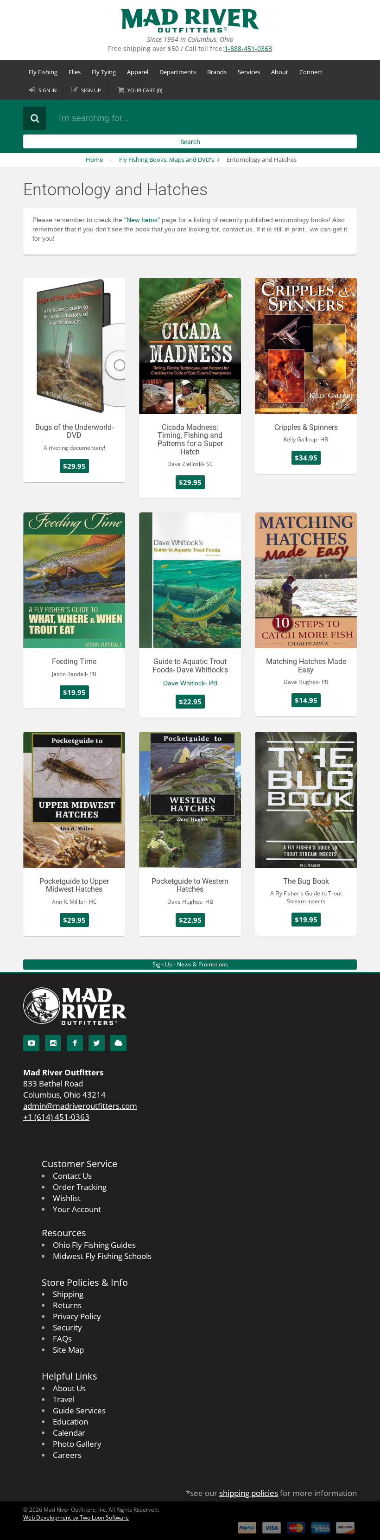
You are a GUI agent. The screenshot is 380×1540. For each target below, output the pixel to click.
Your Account (77, 1209)
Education (70, 1421)
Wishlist (67, 1198)
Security (67, 1327)
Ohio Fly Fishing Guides (94, 1245)
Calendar (69, 1432)
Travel (64, 1399)
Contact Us (72, 1175)
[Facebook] (75, 1043)
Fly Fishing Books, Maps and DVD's (166, 159)
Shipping (68, 1294)
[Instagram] (53, 1043)
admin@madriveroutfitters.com (80, 1105)
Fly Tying (104, 72)
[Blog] (118, 1043)
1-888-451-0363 (248, 48)
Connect (311, 72)
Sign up (91, 90)
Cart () (144, 90)
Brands (217, 72)
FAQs (62, 1338)
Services (249, 72)
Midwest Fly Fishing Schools (102, 1256)
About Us (69, 1388)
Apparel (137, 72)
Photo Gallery (77, 1443)
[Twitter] (97, 1043)
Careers (67, 1455)
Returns (67, 1305)
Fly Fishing (43, 72)
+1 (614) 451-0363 (56, 1117)
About (279, 72)
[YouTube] (31, 1043)
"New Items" (142, 220)
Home (94, 159)
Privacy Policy (77, 1316)
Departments (177, 72)
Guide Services (79, 1410)
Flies (75, 72)
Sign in (47, 90)
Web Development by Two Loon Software (76, 1517)
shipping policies (248, 1493)
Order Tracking (80, 1187)
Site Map (68, 1349)
